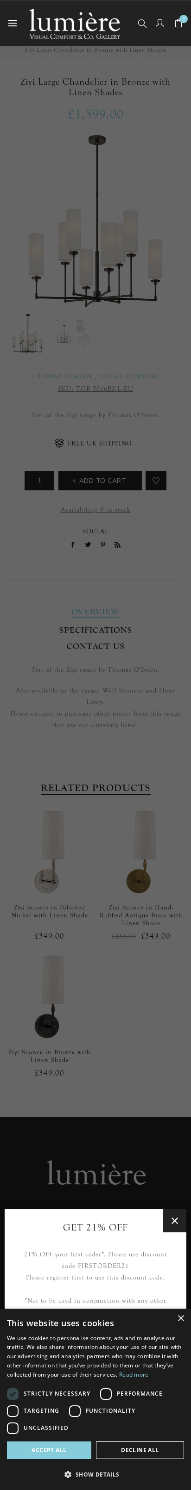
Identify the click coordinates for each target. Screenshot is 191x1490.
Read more (134, 1375)
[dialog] (95, 1399)
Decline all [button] (140, 1450)
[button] (95, 1474)
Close (174, 1220)
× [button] (180, 1318)
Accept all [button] (49, 1450)
